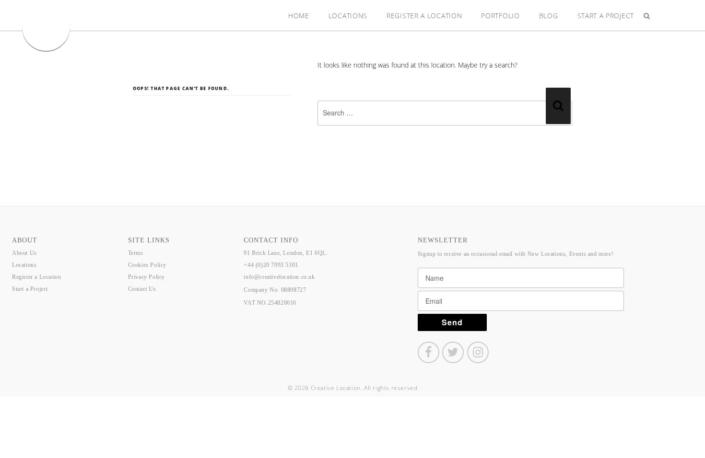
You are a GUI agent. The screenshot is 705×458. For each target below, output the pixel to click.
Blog (548, 15)
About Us (24, 253)
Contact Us (142, 289)
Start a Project (605, 15)
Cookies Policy (147, 265)
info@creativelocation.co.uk (279, 277)
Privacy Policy (146, 277)
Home (298, 15)
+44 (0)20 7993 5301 (271, 265)
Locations (348, 15)
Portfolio (500, 15)
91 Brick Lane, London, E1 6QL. (286, 253)
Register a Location (424, 15)
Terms (135, 253)
